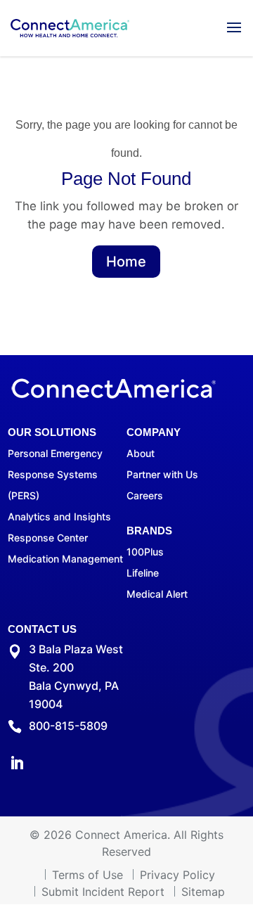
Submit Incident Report (102, 892)
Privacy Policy (177, 875)
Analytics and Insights (59, 516)
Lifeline (142, 573)
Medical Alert (157, 594)
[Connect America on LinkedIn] (17, 765)
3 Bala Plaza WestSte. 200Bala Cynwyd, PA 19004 (76, 676)
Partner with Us (162, 474)
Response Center (48, 538)
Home (126, 261)
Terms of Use (87, 875)
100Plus (145, 552)
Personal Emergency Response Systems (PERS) (55, 474)
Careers (144, 495)
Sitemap (203, 892)
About (140, 453)
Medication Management (65, 559)
